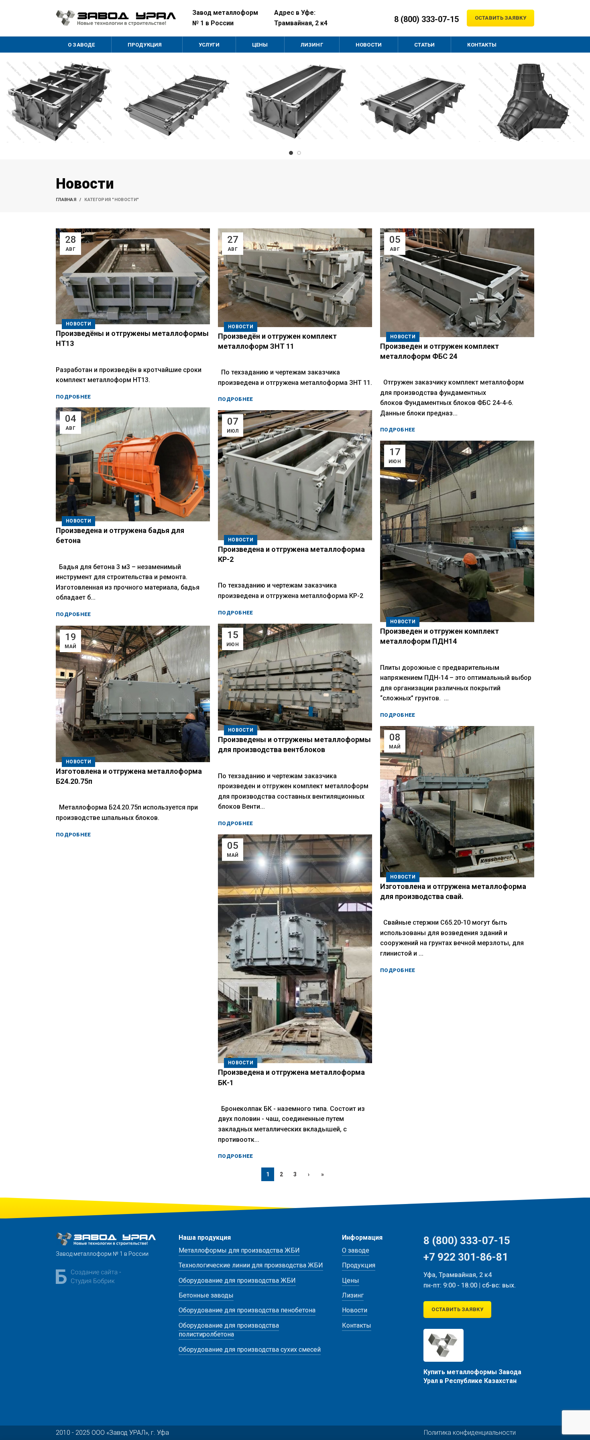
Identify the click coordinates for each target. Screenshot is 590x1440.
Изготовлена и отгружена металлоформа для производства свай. (453, 891)
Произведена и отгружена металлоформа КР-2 (291, 554)
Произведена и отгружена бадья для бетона (120, 535)
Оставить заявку (501, 18)
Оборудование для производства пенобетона (247, 1310)
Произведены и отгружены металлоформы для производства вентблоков (294, 744)
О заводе (355, 1250)
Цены (350, 1280)
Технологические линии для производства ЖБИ (251, 1265)
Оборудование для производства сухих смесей (250, 1349)
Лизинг (353, 1295)
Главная (66, 199)
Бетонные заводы (206, 1295)
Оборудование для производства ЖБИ (237, 1280)
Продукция (358, 1265)
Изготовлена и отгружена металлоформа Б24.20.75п (129, 776)
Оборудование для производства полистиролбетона (229, 1330)
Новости (78, 324)
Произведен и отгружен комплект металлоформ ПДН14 (439, 636)
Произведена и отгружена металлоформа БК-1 (291, 1077)
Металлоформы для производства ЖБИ (239, 1250)
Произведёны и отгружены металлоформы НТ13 (132, 338)
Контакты (356, 1325)
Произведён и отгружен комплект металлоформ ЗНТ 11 (277, 341)
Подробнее (73, 396)
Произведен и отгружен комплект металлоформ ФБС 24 (439, 351)
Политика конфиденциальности (470, 1432)
